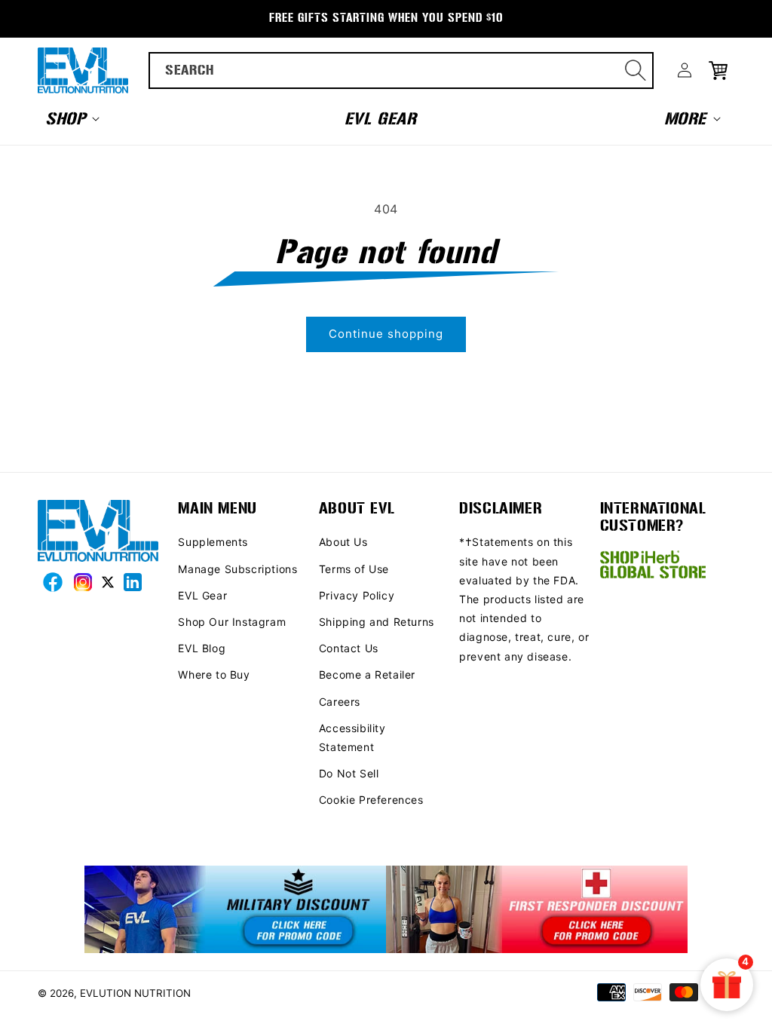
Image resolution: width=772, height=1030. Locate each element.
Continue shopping (386, 333)
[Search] (635, 70)
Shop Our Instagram (232, 621)
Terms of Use (354, 569)
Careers (339, 701)
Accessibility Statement (352, 737)
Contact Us (348, 648)
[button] (71, 118)
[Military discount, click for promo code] (235, 910)
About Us (343, 541)
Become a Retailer (367, 674)
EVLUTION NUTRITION (135, 993)
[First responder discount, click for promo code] (537, 910)
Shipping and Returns (376, 621)
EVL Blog (201, 648)
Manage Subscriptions (237, 569)
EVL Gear (202, 595)
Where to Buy (214, 674)
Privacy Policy (356, 595)
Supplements (213, 541)
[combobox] (401, 70)
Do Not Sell (349, 773)
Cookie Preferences (371, 799)
